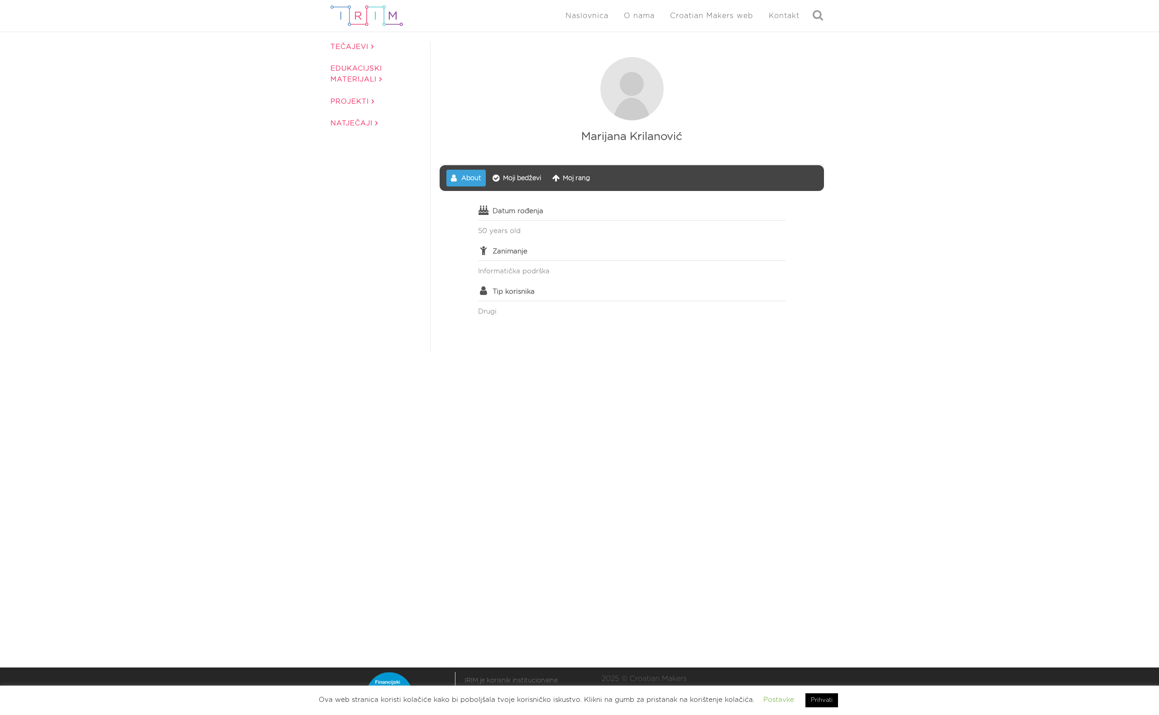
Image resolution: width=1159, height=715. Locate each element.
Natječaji (352, 123)
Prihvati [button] (822, 700)
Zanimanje (510, 251)
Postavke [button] (778, 699)
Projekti (351, 101)
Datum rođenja (518, 211)
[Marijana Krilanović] (632, 89)
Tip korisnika (514, 291)
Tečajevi (350, 46)
